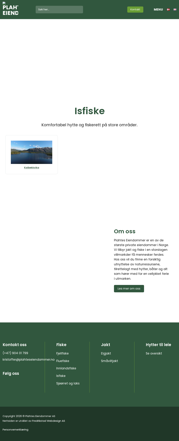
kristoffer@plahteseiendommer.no (29, 359)
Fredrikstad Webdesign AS (48, 421)
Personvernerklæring (15, 429)
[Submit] (79, 9)
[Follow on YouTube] (120, 9)
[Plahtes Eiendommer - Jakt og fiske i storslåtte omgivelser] (16, 9)
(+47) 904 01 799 (15, 353)
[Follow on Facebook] (116, 9)
